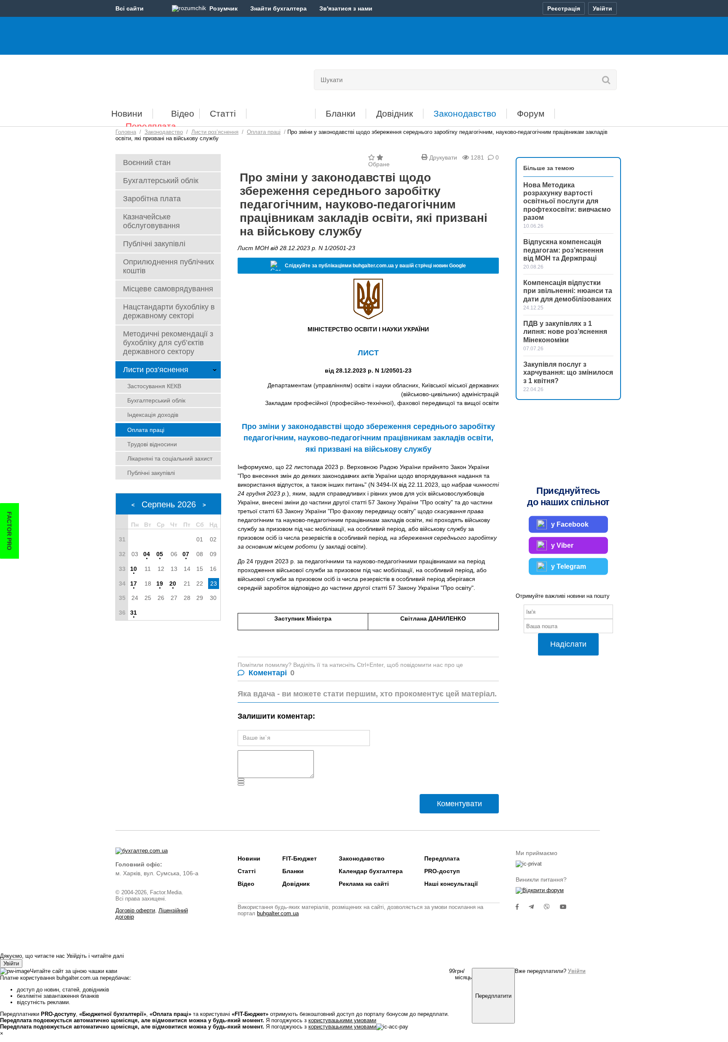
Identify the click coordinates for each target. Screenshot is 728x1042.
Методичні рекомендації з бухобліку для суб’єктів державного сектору (168, 343)
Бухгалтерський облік (160, 180)
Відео (182, 113)
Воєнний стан (147, 162)
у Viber (562, 545)
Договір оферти (135, 910)
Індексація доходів (152, 414)
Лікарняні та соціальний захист (169, 458)
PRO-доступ (442, 871)
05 (159, 554)
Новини (126, 113)
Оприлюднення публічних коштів (168, 266)
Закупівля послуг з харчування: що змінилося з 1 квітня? (568, 372)
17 (133, 583)
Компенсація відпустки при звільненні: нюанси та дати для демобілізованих (567, 290)
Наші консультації (451, 883)
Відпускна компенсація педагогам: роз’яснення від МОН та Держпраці (563, 249)
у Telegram (568, 566)
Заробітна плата (152, 199)
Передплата (151, 126)
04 (146, 554)
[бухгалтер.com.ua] (173, 78)
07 (185, 554)
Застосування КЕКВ (154, 386)
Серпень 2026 (169, 504)
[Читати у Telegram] (536, 906)
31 (133, 612)
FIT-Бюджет (281, 110)
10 (133, 568)
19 (159, 583)
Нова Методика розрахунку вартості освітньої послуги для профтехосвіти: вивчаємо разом (567, 201)
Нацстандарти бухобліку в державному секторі (169, 311)
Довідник (394, 113)
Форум (530, 113)
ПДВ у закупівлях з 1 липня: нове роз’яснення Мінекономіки (565, 331)
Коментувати (459, 803)
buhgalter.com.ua (278, 913)
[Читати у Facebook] (522, 906)
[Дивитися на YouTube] (567, 906)
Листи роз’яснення (155, 369)
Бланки (341, 113)
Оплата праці (145, 429)
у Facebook (570, 524)
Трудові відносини (152, 444)
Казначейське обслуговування (151, 221)
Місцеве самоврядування (168, 289)
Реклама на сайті (364, 883)
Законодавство (465, 113)
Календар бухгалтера (371, 871)
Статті (223, 113)
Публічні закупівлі (154, 244)
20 (172, 583)
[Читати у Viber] (552, 906)
